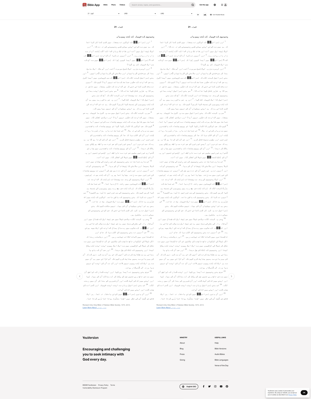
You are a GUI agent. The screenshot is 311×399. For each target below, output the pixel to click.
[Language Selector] (214, 4)
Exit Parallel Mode (218, 15)
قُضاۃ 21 (90, 13)
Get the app (203, 5)
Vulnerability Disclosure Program (95, 388)
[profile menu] (223, 4)
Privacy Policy (103, 385)
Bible (106, 5)
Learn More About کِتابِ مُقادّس (94, 307)
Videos (122, 5)
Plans (113, 5)
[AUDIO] (198, 15)
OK (304, 393)
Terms (112, 385)
